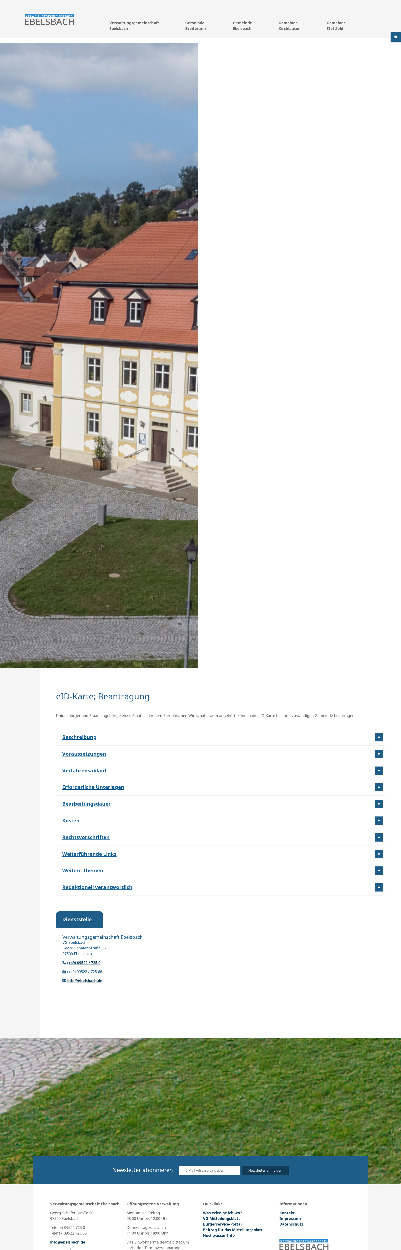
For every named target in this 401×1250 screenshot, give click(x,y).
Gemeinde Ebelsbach (242, 25)
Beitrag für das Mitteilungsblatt (233, 1229)
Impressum (290, 1218)
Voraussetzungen (84, 753)
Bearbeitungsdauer (86, 803)
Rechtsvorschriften (86, 837)
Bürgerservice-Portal (222, 1224)
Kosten (71, 820)
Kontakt (287, 1212)
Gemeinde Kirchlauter (289, 25)
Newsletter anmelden (265, 1170)
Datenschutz (291, 1224)
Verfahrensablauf (84, 770)
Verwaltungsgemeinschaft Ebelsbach (134, 25)
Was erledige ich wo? (222, 1212)
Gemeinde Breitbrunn (195, 25)
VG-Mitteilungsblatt (221, 1218)
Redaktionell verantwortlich (97, 887)
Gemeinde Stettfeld (336, 25)
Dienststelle (77, 919)
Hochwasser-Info (219, 1235)
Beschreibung (79, 736)
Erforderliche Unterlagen (93, 786)
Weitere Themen (82, 870)
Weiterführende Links (89, 853)
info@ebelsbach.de (84, 980)
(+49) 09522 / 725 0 (83, 962)
